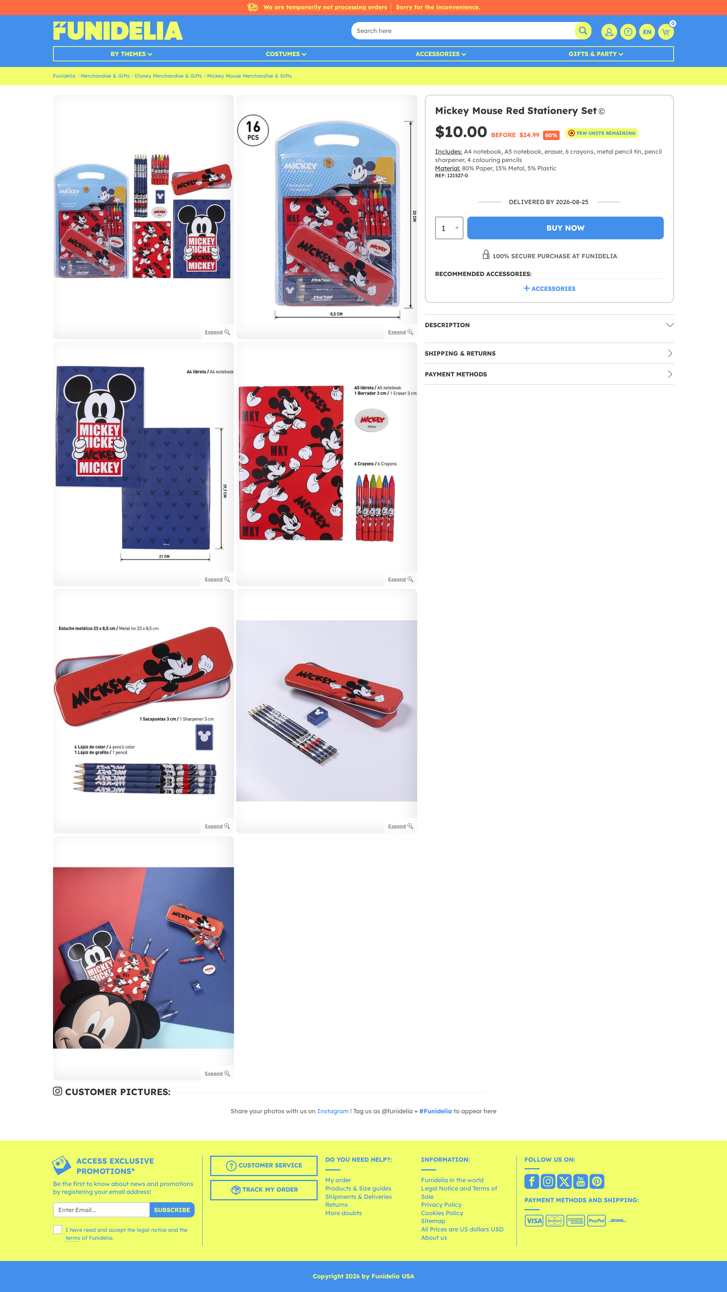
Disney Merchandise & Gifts (168, 76)
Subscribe (172, 1210)
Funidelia (64, 76)
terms (73, 1237)
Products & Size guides (358, 1188)
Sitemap (433, 1221)
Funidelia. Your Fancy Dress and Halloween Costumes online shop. (118, 31)
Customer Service (269, 1165)
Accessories (438, 54)
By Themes (128, 54)
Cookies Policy (442, 1213)
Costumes (283, 54)
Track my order (269, 1189)
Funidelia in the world (452, 1180)
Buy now (565, 227)
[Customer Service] (628, 32)
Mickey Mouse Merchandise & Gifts (249, 76)
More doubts (343, 1213)
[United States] (531, 1182)
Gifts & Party (593, 54)
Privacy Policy (441, 1204)
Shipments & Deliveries (358, 1196)
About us (434, 1237)
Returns (336, 1204)
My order (338, 1180)
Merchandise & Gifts (105, 76)
